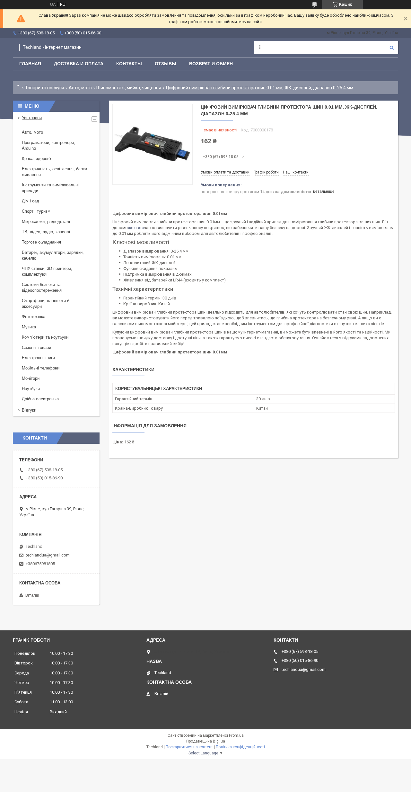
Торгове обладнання (41, 242)
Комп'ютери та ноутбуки (45, 337)
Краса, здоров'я (37, 158)
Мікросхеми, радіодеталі (46, 221)
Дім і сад (30, 201)
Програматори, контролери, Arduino (48, 145)
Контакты (129, 63)
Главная (30, 63)
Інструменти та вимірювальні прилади (50, 187)
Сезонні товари (36, 347)
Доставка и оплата (78, 63)
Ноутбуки (31, 388)
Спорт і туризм (36, 211)
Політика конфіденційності (240, 747)
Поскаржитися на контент (189, 747)
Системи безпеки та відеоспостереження (42, 287)
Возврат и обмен (211, 63)
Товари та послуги (44, 87)
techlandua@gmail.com (48, 555)
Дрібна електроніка (40, 398)
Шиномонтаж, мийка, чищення (128, 87)
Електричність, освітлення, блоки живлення (54, 171)
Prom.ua (236, 735)
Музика (29, 327)
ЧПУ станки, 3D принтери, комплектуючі (47, 271)
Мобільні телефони (40, 368)
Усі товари (32, 117)
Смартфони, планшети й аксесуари (45, 303)
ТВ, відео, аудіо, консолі (46, 231)
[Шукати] (391, 47)
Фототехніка (33, 316)
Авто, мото (80, 87)
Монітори (30, 378)
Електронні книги (38, 357)
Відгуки (29, 410)
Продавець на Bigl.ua (205, 741)
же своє (136, 227)
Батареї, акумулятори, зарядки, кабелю (53, 255)
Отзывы (165, 63)
